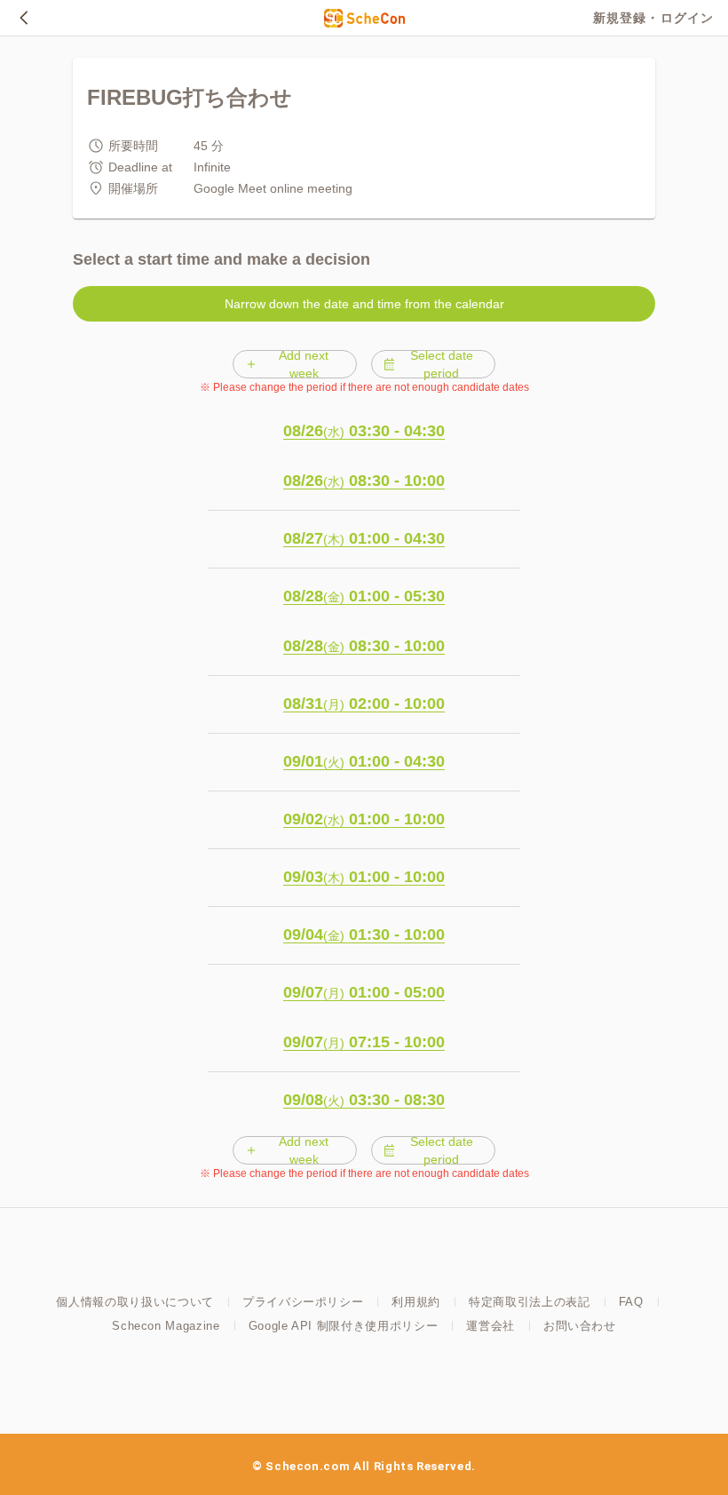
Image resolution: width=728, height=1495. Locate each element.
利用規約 (416, 1301)
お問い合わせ (579, 1325)
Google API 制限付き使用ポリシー (344, 1325)
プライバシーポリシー (303, 1301)
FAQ (631, 1301)
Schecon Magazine (165, 1325)
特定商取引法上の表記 (529, 1301)
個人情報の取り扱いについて (134, 1301)
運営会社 (490, 1325)
